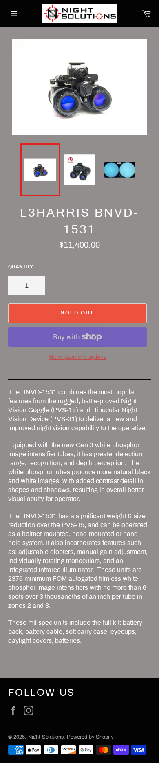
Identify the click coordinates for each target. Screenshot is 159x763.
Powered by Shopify (90, 737)
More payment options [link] (77, 357)
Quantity (20, 267)
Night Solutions (46, 737)
